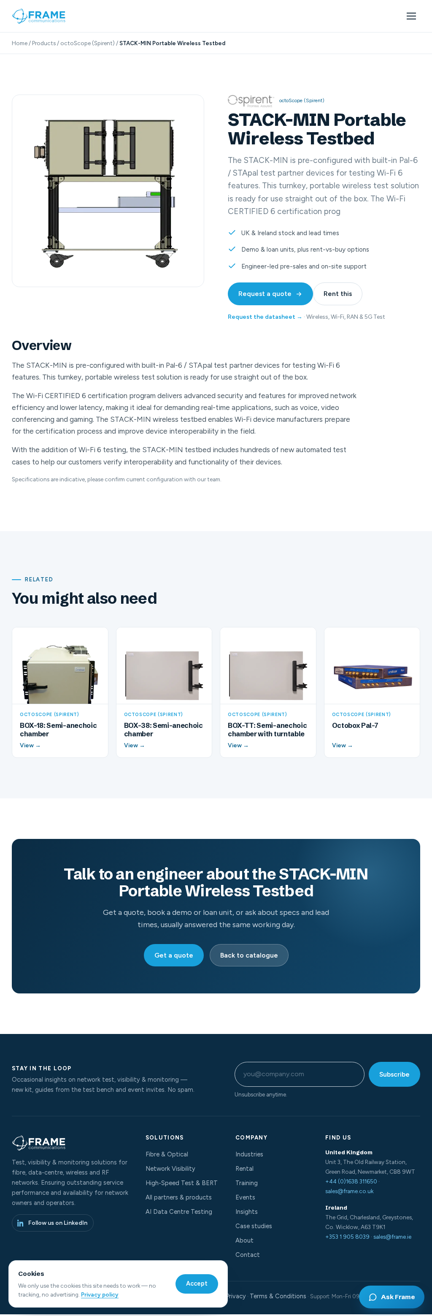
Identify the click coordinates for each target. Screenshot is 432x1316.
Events (245, 1197)
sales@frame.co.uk (349, 1191)
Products (44, 43)
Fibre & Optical (167, 1154)
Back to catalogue (249, 955)
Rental (244, 1168)
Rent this (338, 294)
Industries (249, 1154)
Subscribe (394, 1074)
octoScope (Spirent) (87, 43)
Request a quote (265, 294)
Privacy (236, 1296)
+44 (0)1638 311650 (351, 1181)
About (244, 1240)
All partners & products (179, 1197)
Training (246, 1183)
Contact (247, 1255)
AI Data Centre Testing (179, 1212)
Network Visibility (170, 1168)
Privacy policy (100, 1294)
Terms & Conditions (278, 1296)
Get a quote (173, 955)
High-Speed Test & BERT (182, 1183)
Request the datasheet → (265, 316)
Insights (246, 1212)
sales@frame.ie (392, 1236)
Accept (197, 1283)
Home (19, 43)
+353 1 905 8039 (347, 1236)
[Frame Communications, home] (40, 16)
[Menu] (411, 16)
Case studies (253, 1226)
